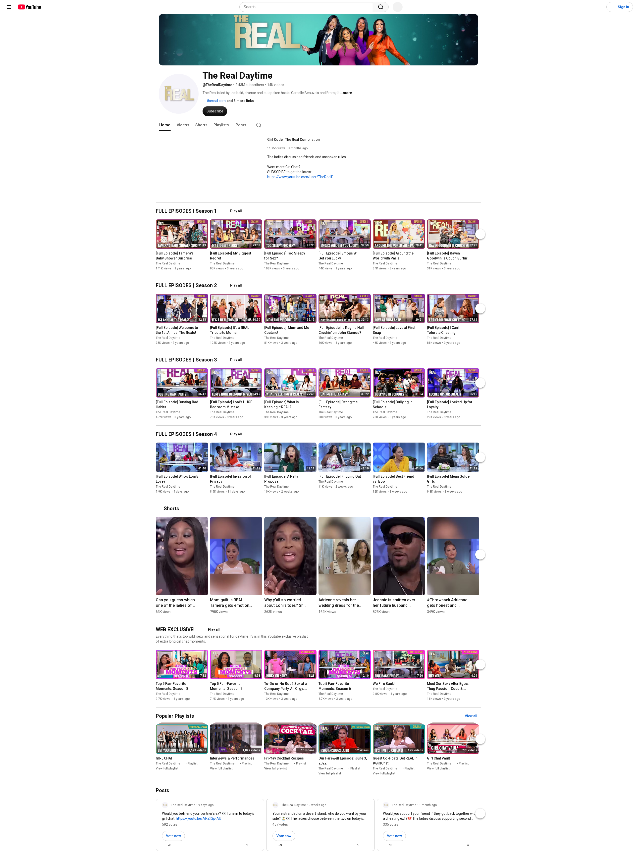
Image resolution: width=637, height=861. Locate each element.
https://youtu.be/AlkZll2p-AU (198, 818)
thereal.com (216, 101)
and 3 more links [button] (240, 101)
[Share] (231, 845)
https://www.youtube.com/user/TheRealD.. (301, 177)
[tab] (165, 125)
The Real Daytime (168, 263)
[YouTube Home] (29, 7)
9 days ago (205, 805)
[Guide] (9, 7)
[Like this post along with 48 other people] (164, 845)
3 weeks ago (317, 805)
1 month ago (428, 805)
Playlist (193, 763)
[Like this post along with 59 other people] (274, 845)
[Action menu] (256, 845)
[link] (210, 826)
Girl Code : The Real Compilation (293, 140)
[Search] (381, 7)
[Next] (480, 234)
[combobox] (308, 7)
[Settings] (599, 7)
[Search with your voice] (398, 7)
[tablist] (318, 125)
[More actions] (206, 254)
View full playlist (167, 768)
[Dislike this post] (177, 845)
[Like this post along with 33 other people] (385, 845)
